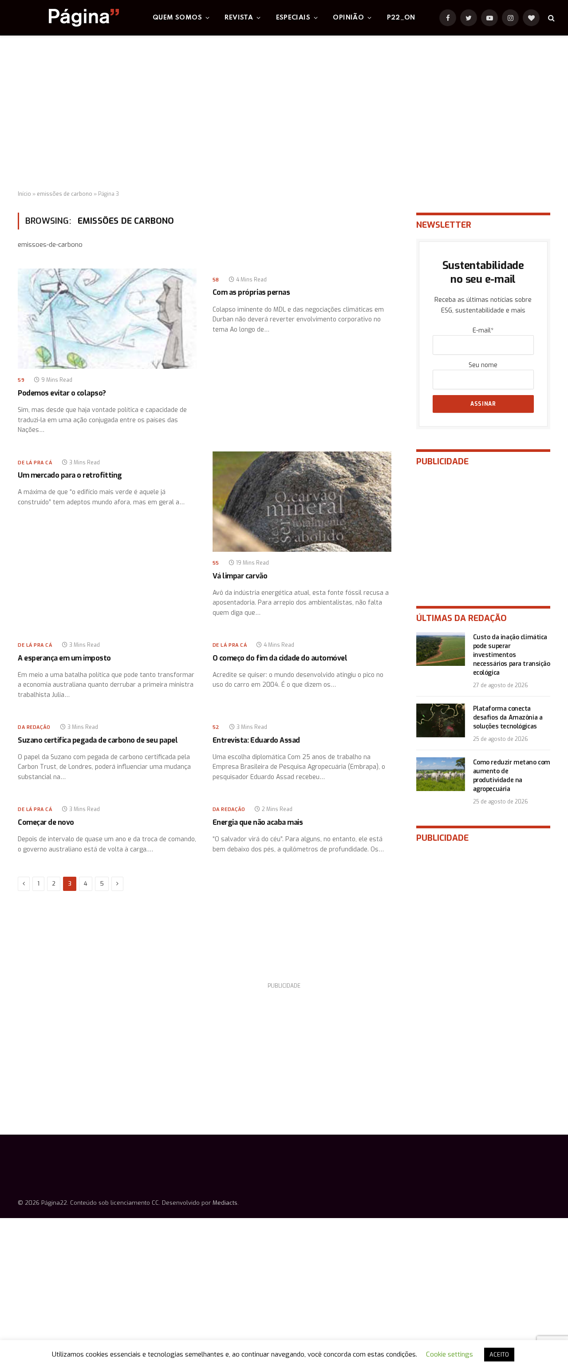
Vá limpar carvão (240, 576)
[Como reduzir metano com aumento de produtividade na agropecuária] (440, 774)
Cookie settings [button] (449, 1354)
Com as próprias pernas (251, 292)
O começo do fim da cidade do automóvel (280, 658)
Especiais (293, 18)
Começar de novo (46, 822)
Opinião (348, 18)
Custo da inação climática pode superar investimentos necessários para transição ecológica (511, 655)
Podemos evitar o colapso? (62, 393)
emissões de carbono (64, 194)
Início (24, 194)
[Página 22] (66, 17)
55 (216, 563)
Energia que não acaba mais (258, 822)
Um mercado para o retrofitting (70, 475)
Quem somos (177, 18)
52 (216, 727)
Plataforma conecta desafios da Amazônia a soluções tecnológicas (508, 717)
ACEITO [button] (499, 1354)
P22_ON (401, 18)
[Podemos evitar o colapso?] (107, 319)
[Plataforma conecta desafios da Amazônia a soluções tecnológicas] (440, 720)
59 (21, 380)
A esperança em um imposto (64, 658)
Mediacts (225, 1203)
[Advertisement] (284, 113)
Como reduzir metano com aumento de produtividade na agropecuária (511, 775)
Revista (239, 18)
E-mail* (483, 330)
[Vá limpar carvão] (302, 501)
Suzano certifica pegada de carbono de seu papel (98, 740)
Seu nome (483, 365)
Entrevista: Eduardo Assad (256, 740)
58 (216, 280)
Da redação (34, 727)
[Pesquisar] (550, 18)
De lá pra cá (35, 462)
